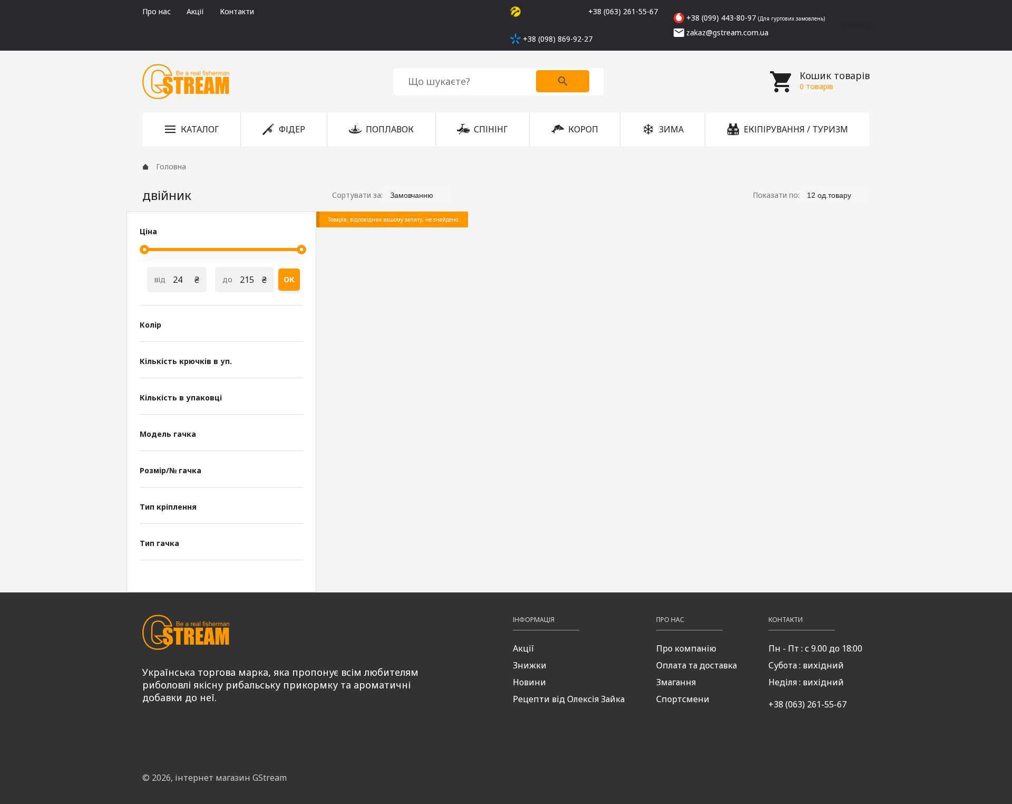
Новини (529, 682)
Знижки (530, 665)
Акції (195, 11)
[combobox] (417, 195)
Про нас (156, 11)
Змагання (676, 682)
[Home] (145, 167)
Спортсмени (682, 699)
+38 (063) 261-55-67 (807, 704)
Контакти (237, 11)
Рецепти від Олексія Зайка (569, 699)
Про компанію (686, 648)
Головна (171, 166)
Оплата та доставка (696, 665)
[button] (191, 129)
